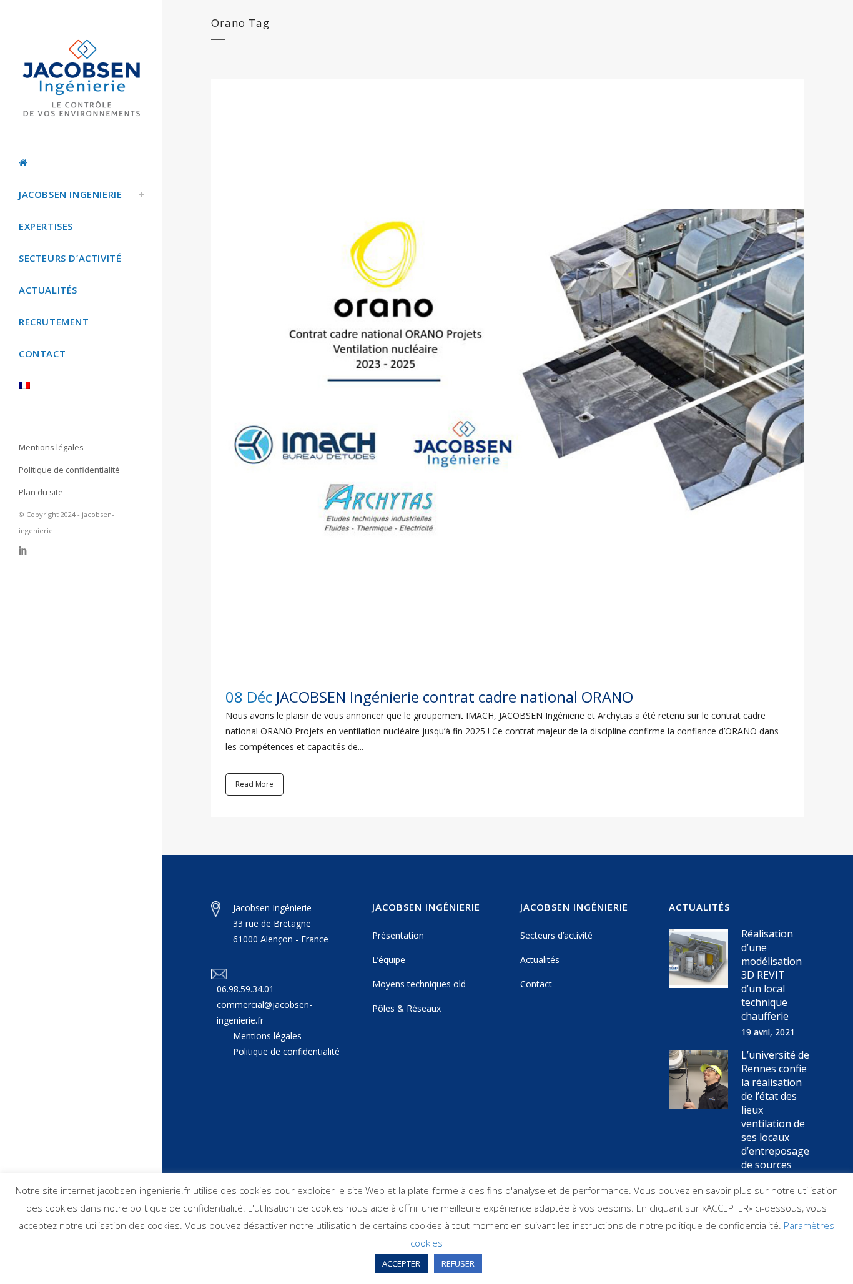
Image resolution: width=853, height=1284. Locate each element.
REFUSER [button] (458, 1263)
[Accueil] (81, 163)
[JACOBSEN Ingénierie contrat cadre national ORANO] (507, 375)
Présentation (398, 935)
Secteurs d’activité (556, 935)
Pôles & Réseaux (406, 1008)
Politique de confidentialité (69, 469)
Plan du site (41, 492)
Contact (536, 984)
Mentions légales (51, 447)
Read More (254, 784)
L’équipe (388, 959)
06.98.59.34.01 (245, 989)
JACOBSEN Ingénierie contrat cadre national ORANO (454, 696)
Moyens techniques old (419, 984)
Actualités (540, 959)
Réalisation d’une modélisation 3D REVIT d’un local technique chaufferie (771, 975)
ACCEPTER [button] (401, 1263)
